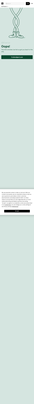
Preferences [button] (15, 206)
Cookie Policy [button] (8, 204)
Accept (17, 211)
